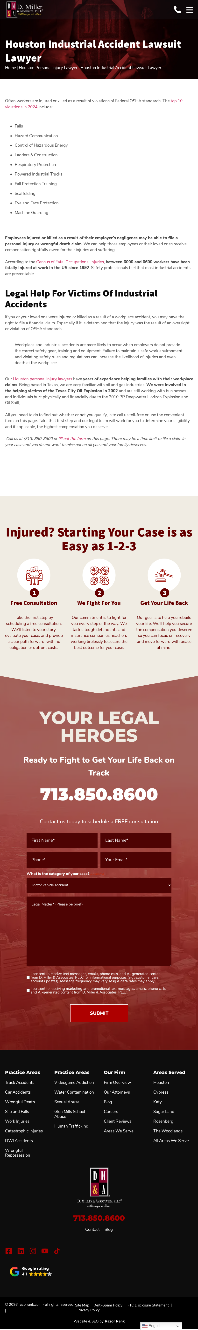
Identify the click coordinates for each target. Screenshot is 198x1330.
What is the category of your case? (66, 874)
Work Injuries (17, 1121)
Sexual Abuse (66, 1102)
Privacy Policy (89, 1310)
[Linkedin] (20, 1251)
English (155, 1326)
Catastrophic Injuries (24, 1131)
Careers (111, 1111)
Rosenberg (163, 1121)
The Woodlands (168, 1131)
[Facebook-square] (8, 1251)
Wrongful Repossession (17, 1153)
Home (10, 68)
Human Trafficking (71, 1126)
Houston (161, 1082)
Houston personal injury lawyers (42, 379)
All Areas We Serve (171, 1140)
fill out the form (71, 438)
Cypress (160, 1092)
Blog (109, 1229)
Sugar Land (163, 1111)
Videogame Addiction (74, 1082)
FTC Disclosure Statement (148, 1305)
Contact (92, 1229)
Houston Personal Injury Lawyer (48, 68)
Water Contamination (74, 1092)
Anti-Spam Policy (108, 1305)
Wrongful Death (20, 1102)
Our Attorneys (117, 1092)
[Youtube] (45, 1251)
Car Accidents (18, 1092)
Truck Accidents (19, 1082)
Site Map (82, 1305)
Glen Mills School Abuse (69, 1114)
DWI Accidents (19, 1140)
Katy (157, 1102)
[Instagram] (32, 1251)
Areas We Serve (119, 1131)
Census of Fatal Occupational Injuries (70, 262)
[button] (31, 1271)
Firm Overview (117, 1082)
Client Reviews (117, 1121)
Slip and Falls (17, 1111)
